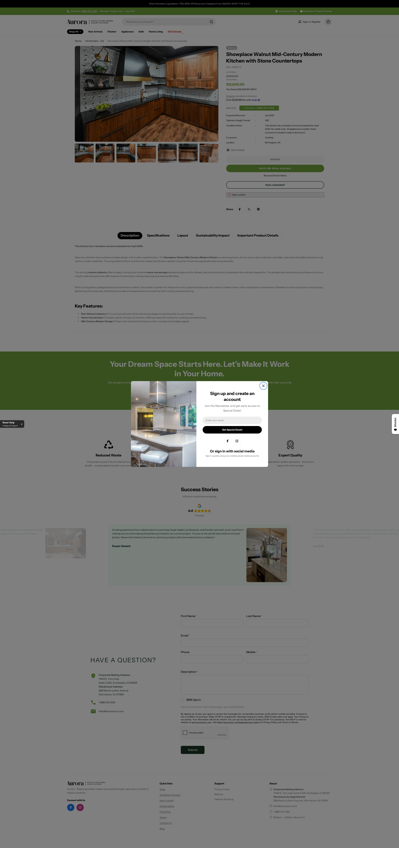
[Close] (263, 386)
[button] (12, 424)
